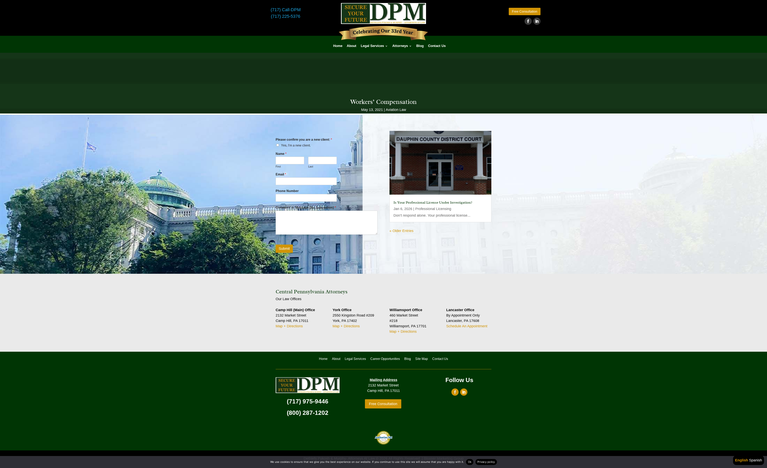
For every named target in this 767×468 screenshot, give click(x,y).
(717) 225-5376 (285, 16)
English (741, 460)
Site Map (421, 358)
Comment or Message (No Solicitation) (306, 207)
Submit (284, 249)
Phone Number (287, 191)
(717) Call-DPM (286, 9)
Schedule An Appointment (466, 326)
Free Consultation (524, 11)
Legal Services (372, 46)
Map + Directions (289, 326)
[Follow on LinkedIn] (536, 21)
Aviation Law (396, 110)
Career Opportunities (385, 358)
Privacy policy (486, 461)
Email (281, 174)
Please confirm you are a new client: (304, 139)
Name (281, 153)
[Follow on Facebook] (528, 21)
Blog (420, 46)
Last (310, 166)
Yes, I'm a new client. (296, 145)
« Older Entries (401, 231)
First (278, 166)
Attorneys (400, 46)
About (351, 46)
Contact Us (437, 46)
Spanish (755, 460)
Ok (470, 461)
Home (337, 46)
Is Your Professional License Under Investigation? (432, 202)
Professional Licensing (433, 209)
